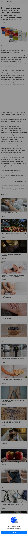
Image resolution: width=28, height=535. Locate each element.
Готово (14, 532)
